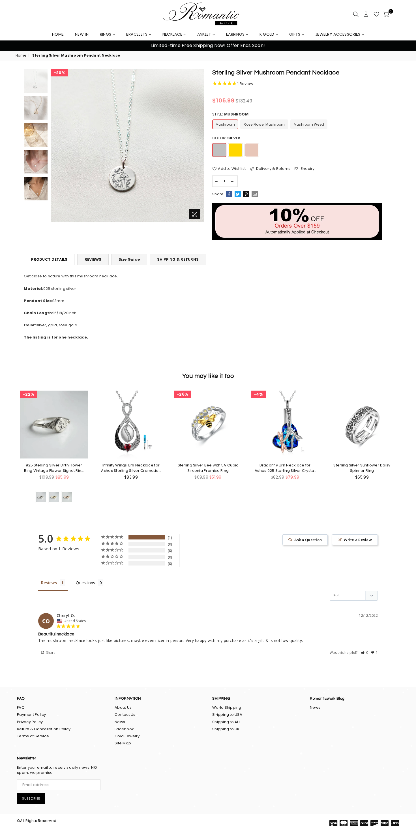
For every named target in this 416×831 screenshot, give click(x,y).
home (58, 34)
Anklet (205, 34)
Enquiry (307, 168)
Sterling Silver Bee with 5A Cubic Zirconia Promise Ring (208, 468)
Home (21, 55)
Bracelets (137, 34)
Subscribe (31, 798)
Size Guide (129, 259)
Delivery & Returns (272, 168)
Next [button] (405, 46)
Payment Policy (31, 714)
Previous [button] (11, 46)
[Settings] (366, 14)
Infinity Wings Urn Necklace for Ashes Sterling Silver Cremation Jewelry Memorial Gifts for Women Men (131, 468)
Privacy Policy (30, 722)
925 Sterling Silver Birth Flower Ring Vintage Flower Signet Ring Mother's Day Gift (54, 468)
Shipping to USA (227, 714)
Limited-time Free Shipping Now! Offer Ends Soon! (208, 45)
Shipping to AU (226, 722)
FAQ (21, 707)
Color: (226, 138)
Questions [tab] (85, 582)
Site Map (123, 743)
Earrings (236, 34)
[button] (364, 652)
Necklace (173, 34)
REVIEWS (93, 259)
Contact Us (125, 714)
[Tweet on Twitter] (238, 194)
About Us (123, 707)
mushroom (225, 124)
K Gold (268, 34)
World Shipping (226, 707)
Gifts (295, 34)
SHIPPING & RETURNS (178, 259)
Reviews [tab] (49, 582)
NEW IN (82, 34)
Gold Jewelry (127, 736)
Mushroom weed (309, 124)
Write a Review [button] (358, 539)
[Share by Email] (255, 194)
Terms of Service (33, 736)
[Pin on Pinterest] (246, 194)
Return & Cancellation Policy (43, 729)
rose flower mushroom (264, 124)
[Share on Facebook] (229, 194)
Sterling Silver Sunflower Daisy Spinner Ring (361, 468)
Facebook (124, 729)
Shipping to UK (226, 729)
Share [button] (50, 652)
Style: (230, 114)
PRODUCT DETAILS (49, 259)
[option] (208, 45)
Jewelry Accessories (338, 34)
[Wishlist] (376, 14)
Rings (106, 34)
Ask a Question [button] (308, 539)
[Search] (355, 14)
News (120, 722)
